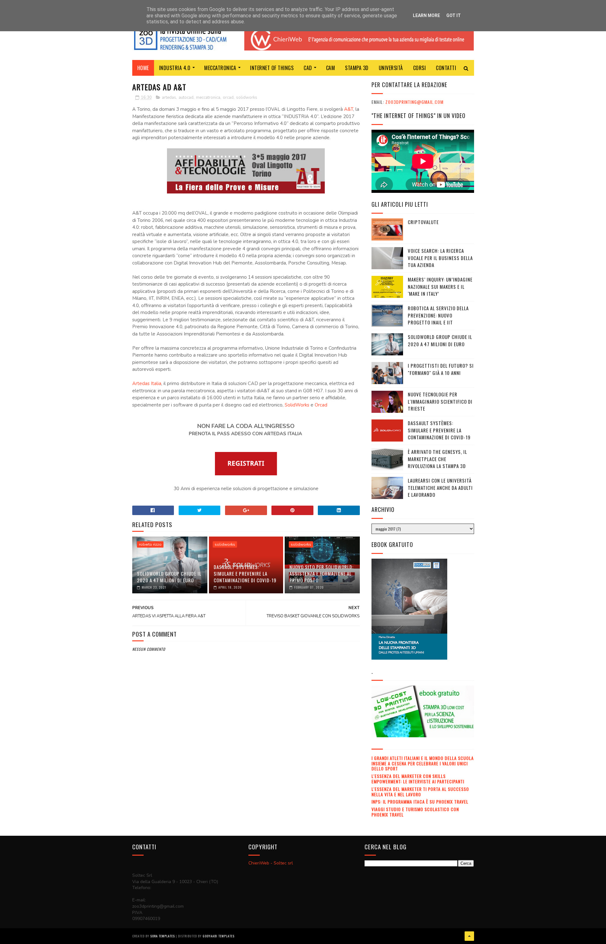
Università (391, 68)
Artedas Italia (146, 383)
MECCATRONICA (220, 68)
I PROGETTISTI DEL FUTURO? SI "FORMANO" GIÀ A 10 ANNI (441, 369)
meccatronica (208, 97)
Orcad (321, 405)
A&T (348, 109)
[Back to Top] (469, 936)
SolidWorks (297, 405)
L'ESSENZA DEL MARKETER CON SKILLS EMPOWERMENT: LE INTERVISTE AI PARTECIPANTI (417, 779)
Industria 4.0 (175, 68)
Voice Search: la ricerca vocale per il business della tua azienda (440, 257)
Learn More (426, 15)
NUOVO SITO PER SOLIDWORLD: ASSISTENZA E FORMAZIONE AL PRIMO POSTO (321, 573)
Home (143, 68)
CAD (308, 68)
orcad (228, 97)
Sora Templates (162, 936)
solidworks (246, 97)
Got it (453, 15)
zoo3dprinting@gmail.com (414, 101)
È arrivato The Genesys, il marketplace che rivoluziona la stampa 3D (437, 458)
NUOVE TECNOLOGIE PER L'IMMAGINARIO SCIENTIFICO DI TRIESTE (440, 401)
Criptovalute (423, 221)
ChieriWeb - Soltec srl (270, 863)
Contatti (446, 68)
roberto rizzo (150, 544)
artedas (169, 97)
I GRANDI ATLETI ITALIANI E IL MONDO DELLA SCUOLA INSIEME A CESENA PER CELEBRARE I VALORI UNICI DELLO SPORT (422, 763)
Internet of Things (272, 68)
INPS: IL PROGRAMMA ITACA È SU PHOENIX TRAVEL (419, 801)
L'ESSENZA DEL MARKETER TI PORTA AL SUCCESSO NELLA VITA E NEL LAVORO (420, 792)
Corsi (419, 68)
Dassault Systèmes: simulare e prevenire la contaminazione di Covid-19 (245, 573)
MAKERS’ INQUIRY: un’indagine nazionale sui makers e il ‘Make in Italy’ (440, 286)
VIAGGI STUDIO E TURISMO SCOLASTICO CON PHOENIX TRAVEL (415, 812)
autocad (186, 97)
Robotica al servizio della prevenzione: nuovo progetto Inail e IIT (438, 315)
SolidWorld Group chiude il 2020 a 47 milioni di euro (169, 577)
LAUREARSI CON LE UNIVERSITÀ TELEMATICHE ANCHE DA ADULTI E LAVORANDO (440, 487)
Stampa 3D (357, 68)
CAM (330, 68)
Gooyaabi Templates (219, 936)
